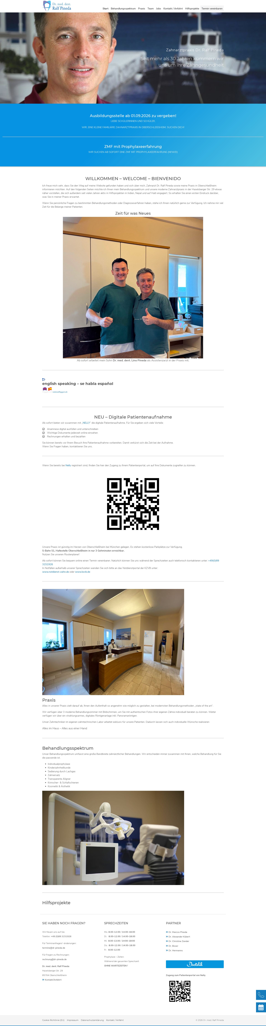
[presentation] (4, 61)
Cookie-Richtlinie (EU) (53, 1020)
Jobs (158, 8)
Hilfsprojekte (192, 8)
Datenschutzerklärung (92, 1020)
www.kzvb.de (82, 571)
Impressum (72, 1020)
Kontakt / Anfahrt (173, 8)
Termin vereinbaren (212, 8)
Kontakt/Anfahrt (53, 979)
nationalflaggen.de (60, 392)
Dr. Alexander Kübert (179, 936)
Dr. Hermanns (176, 950)
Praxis (141, 8)
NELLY (86, 422)
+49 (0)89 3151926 (61, 936)
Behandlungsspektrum (123, 8)
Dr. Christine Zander (179, 941)
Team (151, 8)
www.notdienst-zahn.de (55, 571)
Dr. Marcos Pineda (178, 932)
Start (105, 8)
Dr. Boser (173, 945)
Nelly (68, 465)
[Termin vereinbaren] (261, 1007)
